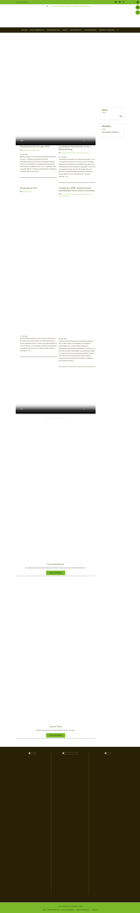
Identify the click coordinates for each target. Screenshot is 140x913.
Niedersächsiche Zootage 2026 (35, 146)
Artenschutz (75, 30)
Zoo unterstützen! (55, 564)
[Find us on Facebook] (120, 2)
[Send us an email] (116, 2)
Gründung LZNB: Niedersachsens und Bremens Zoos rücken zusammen (77, 189)
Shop (65, 30)
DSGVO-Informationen (83, 910)
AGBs (44, 910)
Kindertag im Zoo (28, 188)
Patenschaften (53, 30)
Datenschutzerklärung (67, 910)
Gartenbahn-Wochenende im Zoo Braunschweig (75, 147)
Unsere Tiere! (55, 726)
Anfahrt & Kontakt (107, 30)
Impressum (95, 910)
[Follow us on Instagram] (123, 2)
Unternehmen (90, 30)
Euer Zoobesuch (37, 30)
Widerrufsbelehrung (54, 910)
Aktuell (25, 30)
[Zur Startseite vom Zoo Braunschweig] (70, 15)
